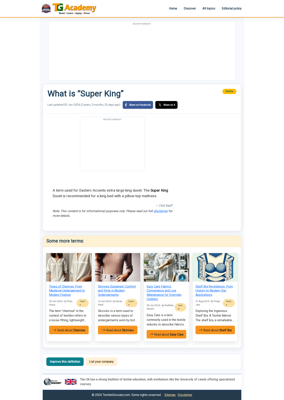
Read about (70, 330)
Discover (190, 8)
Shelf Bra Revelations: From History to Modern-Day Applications (214, 291)
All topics (208, 8)
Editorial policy (232, 8)
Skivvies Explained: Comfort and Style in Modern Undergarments (117, 291)
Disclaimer (185, 395)
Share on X (169, 104)
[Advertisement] (142, 53)
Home (173, 8)
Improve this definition (65, 361)
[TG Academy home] (70, 8)
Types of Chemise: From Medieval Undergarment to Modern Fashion (67, 291)
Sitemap (170, 395)
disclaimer (161, 211)
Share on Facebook (140, 104)
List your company (101, 361)
